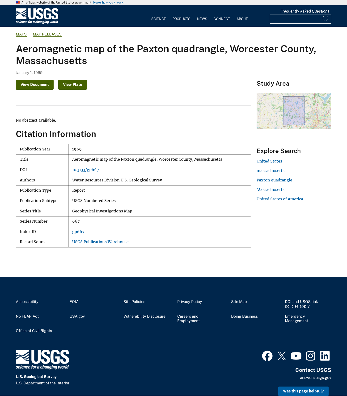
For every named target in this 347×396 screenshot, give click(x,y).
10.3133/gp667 (85, 169)
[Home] (37, 23)
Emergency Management (296, 318)
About (242, 19)
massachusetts (270, 170)
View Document (35, 84)
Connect (222, 19)
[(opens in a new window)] (267, 355)
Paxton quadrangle (274, 180)
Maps (21, 34)
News (202, 19)
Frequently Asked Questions (304, 11)
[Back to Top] (330, 379)
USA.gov (77, 316)
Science (158, 19)
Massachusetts (270, 189)
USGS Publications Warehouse (100, 242)
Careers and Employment (188, 318)
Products (181, 19)
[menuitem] (158, 16)
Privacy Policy (189, 302)
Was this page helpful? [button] (303, 391)
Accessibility (27, 302)
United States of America (280, 199)
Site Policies (134, 302)
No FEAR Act (27, 316)
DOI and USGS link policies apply (301, 304)
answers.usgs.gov (315, 377)
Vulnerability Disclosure (144, 316)
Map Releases (47, 34)
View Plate (72, 84)
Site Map (239, 302)
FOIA (74, 302)
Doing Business (244, 316)
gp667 (78, 231)
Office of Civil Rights (34, 331)
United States (269, 161)
